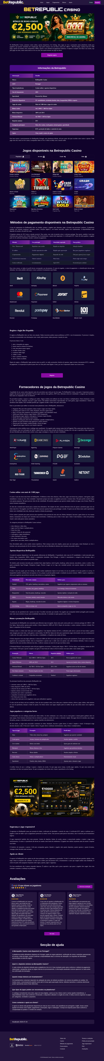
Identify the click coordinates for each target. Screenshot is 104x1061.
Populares (19, 156)
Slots (82, 156)
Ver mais (52, 933)
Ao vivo (40, 156)
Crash (61, 156)
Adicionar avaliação (84, 886)
